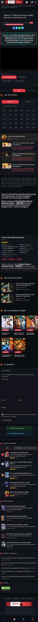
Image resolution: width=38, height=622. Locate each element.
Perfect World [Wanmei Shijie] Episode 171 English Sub (25, 295)
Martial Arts (32, 526)
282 (16, 110)
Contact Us (30, 598)
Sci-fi (18, 486)
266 (4, 123)
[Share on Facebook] (13, 28)
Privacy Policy (8, 598)
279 (33, 110)
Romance (23, 456)
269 (22, 119)
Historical (12, 456)
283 (4, 110)
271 (10, 119)
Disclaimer (17, 598)
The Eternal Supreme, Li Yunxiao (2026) (18, 542)
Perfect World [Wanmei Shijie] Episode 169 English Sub (25, 284)
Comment (5, 379)
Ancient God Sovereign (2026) (15, 506)
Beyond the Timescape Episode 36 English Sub (14, 568)
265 (10, 123)
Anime (23, 619)
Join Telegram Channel (17, 433)
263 (22, 123)
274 (28, 115)
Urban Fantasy (28, 518)
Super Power (23, 486)
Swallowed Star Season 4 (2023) (20, 482)
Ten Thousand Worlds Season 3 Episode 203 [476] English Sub (18, 558)
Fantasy (19, 259)
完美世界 (20, 203)
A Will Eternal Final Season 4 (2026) (17, 525)
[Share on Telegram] (22, 28)
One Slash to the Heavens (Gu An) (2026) (19, 534)
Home (5, 619)
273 (33, 115)
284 (10, 110)
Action (4, 259)
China (27, 250)
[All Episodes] (19, 90)
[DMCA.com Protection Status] (5, 590)
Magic (16, 467)
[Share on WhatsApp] (19, 28)
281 (22, 110)
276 (16, 115)
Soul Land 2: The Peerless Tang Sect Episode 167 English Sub (17, 576)
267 (33, 119)
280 (28, 110)
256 (28, 127)
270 (16, 119)
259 (10, 127)
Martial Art (17, 456)
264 (16, 123)
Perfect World (25, 201)
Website (4, 407)
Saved (32, 619)
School (25, 467)
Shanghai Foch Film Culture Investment (10, 247)
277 (10, 115)
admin (31, 23)
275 (22, 115)
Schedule (14, 619)
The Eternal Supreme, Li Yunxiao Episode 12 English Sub (16, 571)
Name (3, 400)
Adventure (11, 259)
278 (4, 115)
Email (20, 400)
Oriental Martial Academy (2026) (16, 516)
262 (28, 123)
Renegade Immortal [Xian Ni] (19, 452)
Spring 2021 (11, 250)
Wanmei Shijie (7, 203)
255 (33, 127)
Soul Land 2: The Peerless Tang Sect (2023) (21, 463)
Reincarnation (9, 546)
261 (33, 123)
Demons (25, 465)
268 (28, 119)
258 (16, 127)
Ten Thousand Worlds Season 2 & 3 (20, 473)
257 (22, 127)
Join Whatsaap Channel (17, 428)
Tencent (28, 245)
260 (4, 127)
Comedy (25, 454)
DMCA (23, 598)
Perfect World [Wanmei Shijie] (14, 24)
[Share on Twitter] (16, 28)
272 (4, 119)
